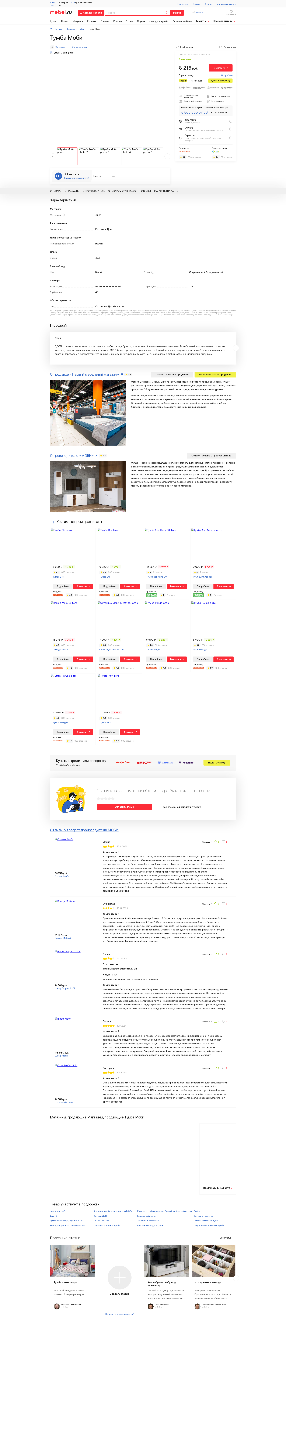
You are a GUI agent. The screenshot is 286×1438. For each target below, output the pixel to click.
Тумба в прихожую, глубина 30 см (66, 1220)
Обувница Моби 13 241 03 (113, 649)
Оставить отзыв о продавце (172, 374)
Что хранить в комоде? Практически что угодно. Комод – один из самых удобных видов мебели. (213, 1294)
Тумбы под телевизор (148, 1220)
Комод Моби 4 (61, 649)
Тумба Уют (105, 722)
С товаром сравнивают (122, 191)
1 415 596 (52, 3)
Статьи (208, 4)
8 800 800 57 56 (194, 112)
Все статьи (225, 1237)
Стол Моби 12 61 (64, 1102)
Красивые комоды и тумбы (150, 1225)
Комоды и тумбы (158, 21)
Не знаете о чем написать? (119, 1314)
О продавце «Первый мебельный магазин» (84, 374)
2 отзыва (157, 572)
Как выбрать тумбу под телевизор (162, 1284)
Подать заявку (216, 762)
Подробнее (227, 75)
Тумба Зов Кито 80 (156, 576)
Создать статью (119, 1293)
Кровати (92, 21)
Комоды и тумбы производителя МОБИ (113, 1211)
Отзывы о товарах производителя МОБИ (84, 830)
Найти (177, 12)
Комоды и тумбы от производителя (67, 1225)
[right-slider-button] (236, 348)
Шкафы (64, 21)
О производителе (94, 191)
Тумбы (197, 1211)
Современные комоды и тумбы (209, 1225)
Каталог (59, 29)
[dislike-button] (225, 842)
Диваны (105, 21)
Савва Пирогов (162, 1304)
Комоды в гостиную (203, 1216)
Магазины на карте (226, 4)
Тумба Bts (58, 576)
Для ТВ (53, 1216)
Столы (129, 21)
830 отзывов (194, 157)
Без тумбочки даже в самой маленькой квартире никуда (69, 1292)
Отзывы (196, 4)
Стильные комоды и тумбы (107, 1225)
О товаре (55, 191)
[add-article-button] (120, 1277)
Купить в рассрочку (220, 80)
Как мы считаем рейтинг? (76, 178)
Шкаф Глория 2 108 (65, 988)
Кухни (53, 21)
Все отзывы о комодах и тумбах (182, 807)
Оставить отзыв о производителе (211, 455)
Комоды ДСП (100, 1216)
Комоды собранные (147, 1216)
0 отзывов (60, 47)
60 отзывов (227, 157)
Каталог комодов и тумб (206, 1220)
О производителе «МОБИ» (72, 455)
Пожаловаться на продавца (215, 374)
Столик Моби (62, 876)
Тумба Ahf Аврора (202, 576)
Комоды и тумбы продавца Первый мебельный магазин (164, 1211)
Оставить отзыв (124, 806)
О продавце (72, 191)
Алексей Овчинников (71, 1304)
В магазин (219, 68)
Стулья (141, 21)
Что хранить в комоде (208, 1282)
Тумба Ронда (153, 649)
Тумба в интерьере (65, 1282)
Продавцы (183, 4)
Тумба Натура (60, 722)
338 (73, 2)
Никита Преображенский (214, 1304)
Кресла (117, 21)
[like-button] (217, 842)
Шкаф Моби (61, 1055)
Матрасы (78, 21)
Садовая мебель (182, 21)
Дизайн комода (101, 1220)
